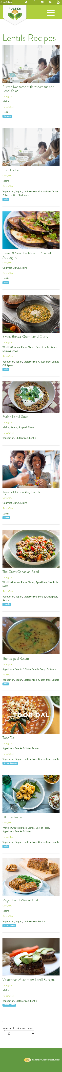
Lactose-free (30, 191)
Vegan (19, 191)
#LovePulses (6, 2)
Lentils (5, 112)
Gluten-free (44, 191)
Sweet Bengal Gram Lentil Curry (25, 336)
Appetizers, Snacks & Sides (16, 669)
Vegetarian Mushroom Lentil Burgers (28, 979)
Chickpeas (23, 195)
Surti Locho (10, 170)
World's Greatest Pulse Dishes (18, 347)
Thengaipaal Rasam (15, 658)
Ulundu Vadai (12, 817)
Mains (5, 101)
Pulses (14, 15)
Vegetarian (8, 191)
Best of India (42, 347)
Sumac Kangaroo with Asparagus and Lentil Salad (28, 89)
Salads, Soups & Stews (22, 427)
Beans (5, 600)
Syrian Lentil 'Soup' (15, 416)
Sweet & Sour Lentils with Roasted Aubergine (26, 255)
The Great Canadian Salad (20, 571)
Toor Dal (8, 737)
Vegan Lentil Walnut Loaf (20, 900)
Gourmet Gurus (10, 268)
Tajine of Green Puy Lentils (21, 492)
